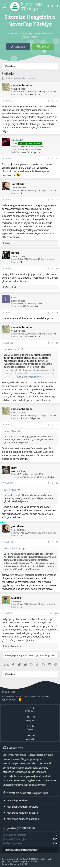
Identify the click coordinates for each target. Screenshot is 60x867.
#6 (57, 343)
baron (15, 252)
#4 (57, 268)
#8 (57, 483)
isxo (13, 297)
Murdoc (16, 597)
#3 (57, 199)
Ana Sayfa (11, 699)
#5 (57, 312)
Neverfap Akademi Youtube (22, 806)
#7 (57, 424)
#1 (57, 100)
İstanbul (50, 477)
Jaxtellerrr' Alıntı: (12, 349)
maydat (30, 735)
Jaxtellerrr (17, 183)
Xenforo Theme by (14, 864)
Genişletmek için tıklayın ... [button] (30, 376)
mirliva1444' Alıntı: (13, 548)
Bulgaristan (35, 94)
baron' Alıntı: (10, 431)
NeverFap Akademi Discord (22, 812)
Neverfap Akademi (17, 800)
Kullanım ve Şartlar (11, 696)
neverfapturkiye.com (31, 152)
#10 (56, 613)
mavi (14, 467)
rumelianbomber (12, 78)
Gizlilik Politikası (32, 696)
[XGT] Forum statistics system (21, 861)
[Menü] (4, 6)
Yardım (45, 696)
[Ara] (56, 6)
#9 (57, 542)
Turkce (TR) (10, 691)
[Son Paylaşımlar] (52, 6)
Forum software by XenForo (26, 859)
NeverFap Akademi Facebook (23, 818)
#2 (57, 158)
